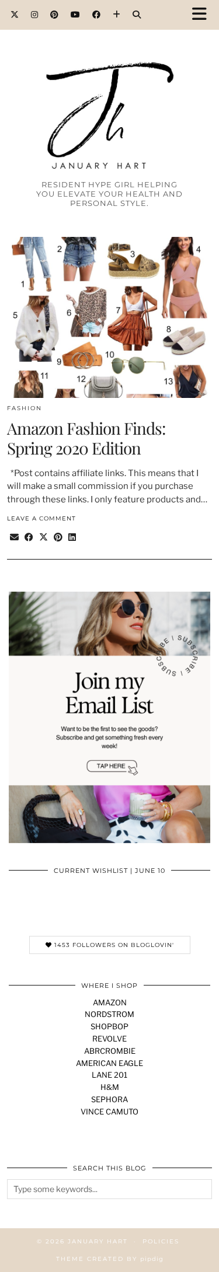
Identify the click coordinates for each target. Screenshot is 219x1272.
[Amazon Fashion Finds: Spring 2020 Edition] (109, 318)
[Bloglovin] (117, 14)
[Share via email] (14, 537)
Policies (160, 1241)
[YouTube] (76, 14)
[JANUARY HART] (109, 94)
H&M (109, 1087)
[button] (203, 15)
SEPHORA (109, 1099)
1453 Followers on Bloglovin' (113, 945)
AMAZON (110, 1002)
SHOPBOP (109, 1026)
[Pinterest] (54, 14)
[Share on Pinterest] (58, 537)
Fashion (24, 408)
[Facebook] (96, 14)
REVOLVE (109, 1038)
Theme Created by (110, 1259)
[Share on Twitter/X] (43, 537)
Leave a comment (41, 518)
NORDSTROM (109, 1014)
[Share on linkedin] (72, 537)
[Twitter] (15, 14)
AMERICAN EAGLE (109, 1063)
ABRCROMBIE (109, 1051)
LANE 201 (109, 1074)
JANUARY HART (98, 1241)
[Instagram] (35, 14)
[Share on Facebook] (29, 537)
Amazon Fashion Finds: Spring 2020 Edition (86, 438)
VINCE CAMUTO (109, 1111)
